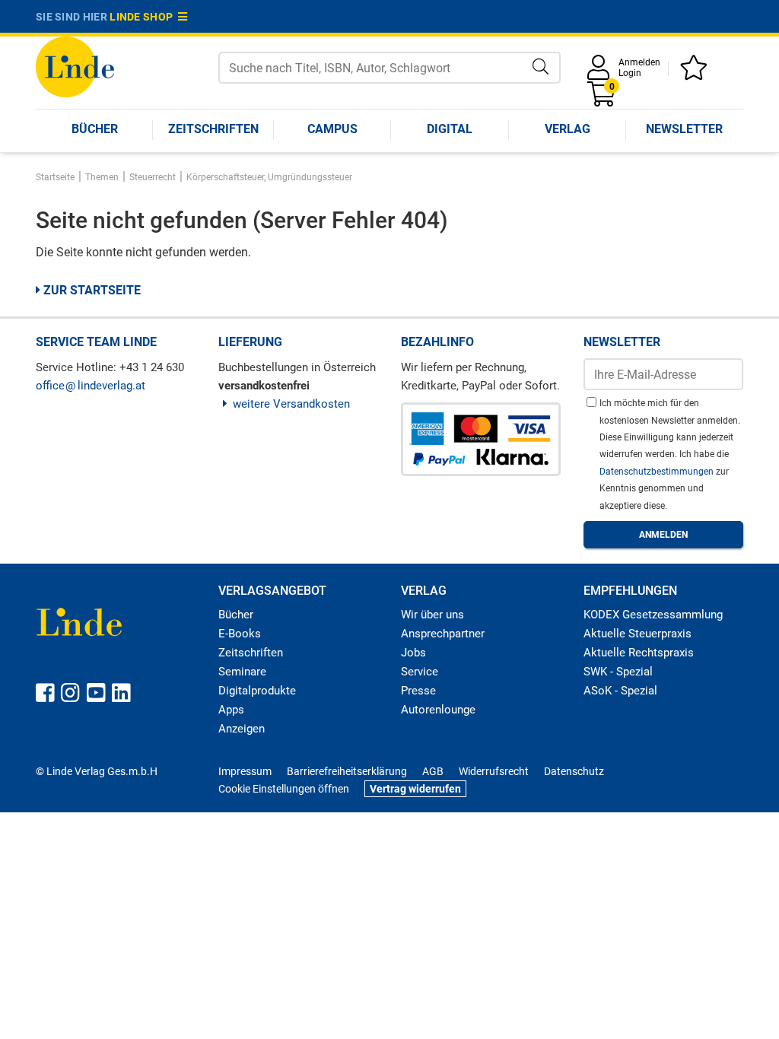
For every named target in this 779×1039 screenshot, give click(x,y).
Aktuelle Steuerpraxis (637, 633)
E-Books (239, 633)
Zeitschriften (213, 129)
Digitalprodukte (257, 690)
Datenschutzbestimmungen (657, 471)
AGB (433, 771)
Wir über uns (432, 614)
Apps (231, 709)
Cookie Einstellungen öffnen (283, 789)
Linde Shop (144, 17)
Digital (449, 129)
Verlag (567, 129)
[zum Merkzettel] (696, 72)
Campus (332, 129)
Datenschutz (574, 771)
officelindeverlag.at (90, 385)
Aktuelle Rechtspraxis (638, 652)
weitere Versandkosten (291, 404)
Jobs (413, 652)
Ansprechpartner (443, 633)
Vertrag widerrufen (415, 789)
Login (629, 73)
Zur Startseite (90, 290)
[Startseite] (75, 66)
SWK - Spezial (618, 671)
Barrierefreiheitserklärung (347, 771)
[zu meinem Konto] (601, 72)
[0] (602, 99)
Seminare (242, 671)
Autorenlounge (438, 709)
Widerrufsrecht (494, 771)
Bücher (95, 129)
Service (419, 671)
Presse (418, 690)
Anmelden (639, 62)
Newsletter (684, 129)
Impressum (245, 771)
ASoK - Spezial (620, 690)
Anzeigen (241, 729)
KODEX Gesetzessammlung (653, 614)
